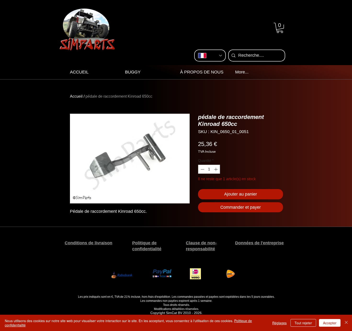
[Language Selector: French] (210, 56)
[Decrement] (202, 169)
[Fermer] (346, 323)
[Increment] (216, 169)
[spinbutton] (209, 169)
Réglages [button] (279, 322)
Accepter (329, 322)
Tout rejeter (303, 322)
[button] (280, 28)
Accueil (76, 96)
